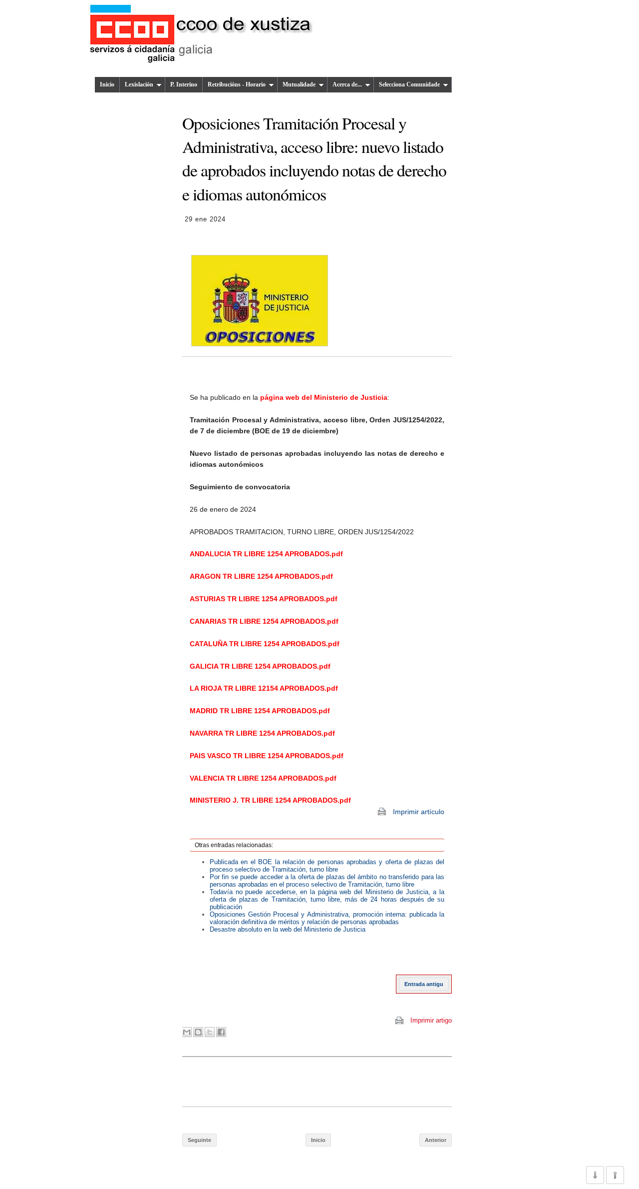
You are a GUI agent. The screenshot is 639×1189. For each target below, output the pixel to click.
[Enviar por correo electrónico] (194, 952)
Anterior (435, 1140)
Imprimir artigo (431, 1020)
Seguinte (199, 1140)
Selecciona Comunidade (409, 84)
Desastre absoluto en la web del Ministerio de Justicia (287, 929)
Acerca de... (347, 84)
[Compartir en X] (210, 1032)
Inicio (107, 84)
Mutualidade (299, 84)
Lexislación (139, 84)
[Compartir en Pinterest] (232, 952)
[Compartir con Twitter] (213, 952)
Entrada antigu (423, 984)
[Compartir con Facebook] (223, 952)
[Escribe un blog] (204, 952)
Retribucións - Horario (237, 84)
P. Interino (183, 84)
